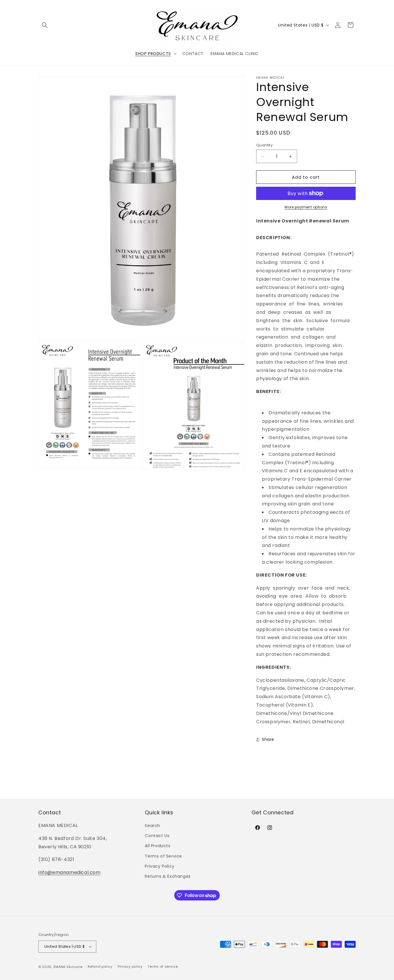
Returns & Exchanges (167, 876)
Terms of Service (163, 856)
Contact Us (157, 836)
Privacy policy (130, 966)
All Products (157, 846)
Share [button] (268, 739)
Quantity (264, 145)
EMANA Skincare (68, 966)
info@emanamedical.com (69, 872)
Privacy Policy (159, 866)
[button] (44, 25)
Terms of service (163, 966)
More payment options (306, 207)
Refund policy (100, 966)
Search (152, 825)
